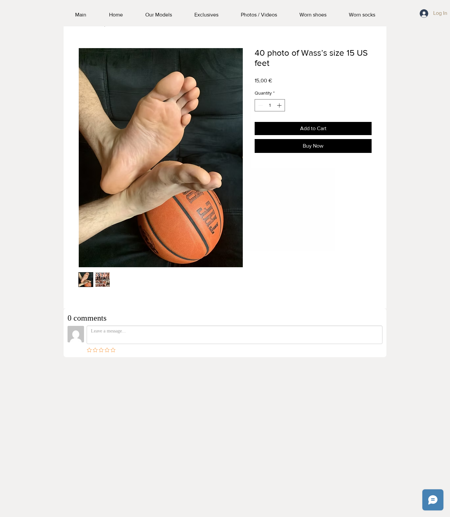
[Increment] (280, 105)
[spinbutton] (270, 105)
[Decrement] (260, 105)
